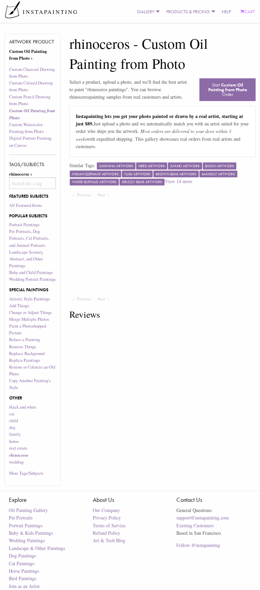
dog (12, 427)
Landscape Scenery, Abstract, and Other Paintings (26, 259)
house (14, 441)
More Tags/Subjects (26, 473)
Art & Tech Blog (109, 540)
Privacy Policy (107, 517)
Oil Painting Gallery (28, 510)
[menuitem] (146, 11)
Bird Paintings (22, 578)
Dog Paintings (22, 555)
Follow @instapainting (198, 545)
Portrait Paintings (24, 225)
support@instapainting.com (202, 517)
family (15, 434)
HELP (226, 11)
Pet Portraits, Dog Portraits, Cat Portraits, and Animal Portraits (29, 238)
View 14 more (178, 181)
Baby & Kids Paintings (31, 533)
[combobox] (32, 183)
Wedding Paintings (27, 540)
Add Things (19, 306)
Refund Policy (106, 533)
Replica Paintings (24, 360)
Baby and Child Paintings (31, 272)
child (13, 421)
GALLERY (145, 11)
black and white (23, 407)
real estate (18, 448)
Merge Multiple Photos (29, 319)
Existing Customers (195, 525)
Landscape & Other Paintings (37, 548)
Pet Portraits (20, 517)
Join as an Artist (24, 586)
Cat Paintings (21, 563)
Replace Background (27, 353)
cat (12, 414)
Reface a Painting (24, 339)
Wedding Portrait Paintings (32, 279)
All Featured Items (25, 205)
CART (249, 11)
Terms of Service (109, 525)
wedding (16, 462)
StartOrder (227, 89)
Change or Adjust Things (30, 312)
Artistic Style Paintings (29, 299)
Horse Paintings (24, 571)
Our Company (106, 510)
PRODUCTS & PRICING (188, 11)
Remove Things (22, 347)
